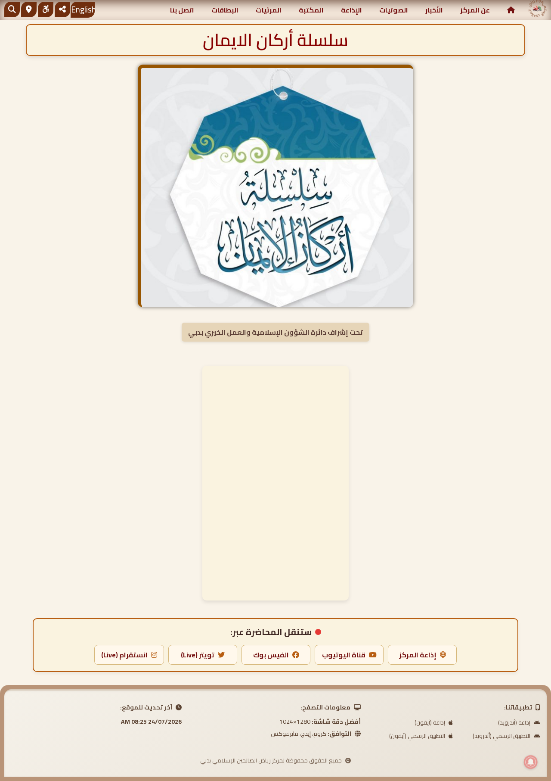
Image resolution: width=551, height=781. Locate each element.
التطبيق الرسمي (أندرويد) (502, 736)
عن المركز (475, 9)
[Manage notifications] (531, 762)
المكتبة (311, 9)
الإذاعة (351, 9)
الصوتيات (393, 9)
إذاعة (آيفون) (430, 722)
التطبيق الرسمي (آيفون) (417, 736)
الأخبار (434, 9)
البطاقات (224, 9)
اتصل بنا (182, 9)
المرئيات (269, 9)
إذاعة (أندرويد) (515, 722)
